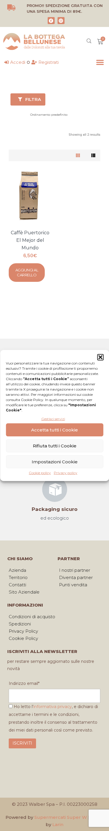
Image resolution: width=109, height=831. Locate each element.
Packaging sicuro (55, 509)
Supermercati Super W (60, 817)
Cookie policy (40, 473)
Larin (57, 824)
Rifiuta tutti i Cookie (54, 446)
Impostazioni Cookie (55, 462)
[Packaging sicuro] (54, 489)
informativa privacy (52, 706)
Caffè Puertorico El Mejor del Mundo (30, 240)
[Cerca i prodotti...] (89, 42)
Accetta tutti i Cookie (54, 430)
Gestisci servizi (53, 419)
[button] (100, 357)
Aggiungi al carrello (26, 272)
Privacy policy (65, 473)
